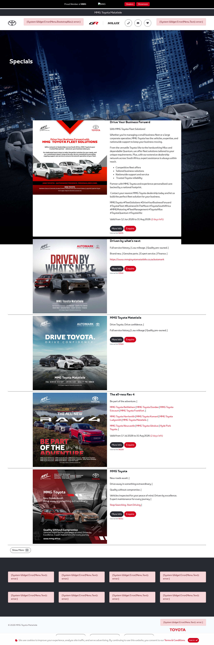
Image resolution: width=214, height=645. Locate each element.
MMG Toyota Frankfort (132, 410)
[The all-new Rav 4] (70, 429)
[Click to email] (138, 23)
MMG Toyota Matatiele (134, 420)
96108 (121, 449)
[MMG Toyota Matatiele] (70, 352)
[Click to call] (128, 23)
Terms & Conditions (174, 640)
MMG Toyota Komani (147, 416)
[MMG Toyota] (70, 506)
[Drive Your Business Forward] (70, 157)
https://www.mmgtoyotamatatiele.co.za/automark (137, 259)
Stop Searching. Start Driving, (125, 504)
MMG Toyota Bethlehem (122, 407)
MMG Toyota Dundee (148, 407)
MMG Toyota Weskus (147, 425)
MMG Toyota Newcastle (122, 425)
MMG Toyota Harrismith (122, 416)
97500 (121, 344)
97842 (121, 273)
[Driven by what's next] (70, 276)
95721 (121, 519)
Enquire (130, 228)
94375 (121, 233)
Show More (20, 550)
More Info (117, 228)
